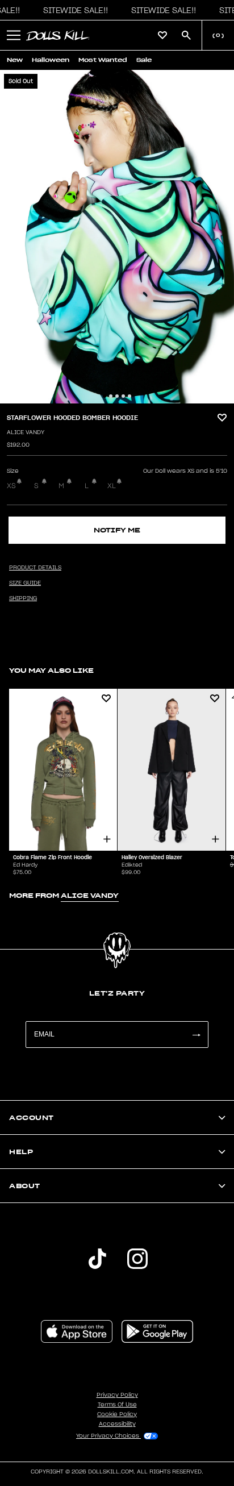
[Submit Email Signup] (196, 1034)
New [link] (15, 60)
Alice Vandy (25, 432)
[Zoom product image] (117, 236)
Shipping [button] (23, 598)
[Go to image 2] (110, 396)
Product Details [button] (35, 568)
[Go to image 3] (117, 396)
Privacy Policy (117, 1395)
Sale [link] (144, 60)
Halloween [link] (50, 60)
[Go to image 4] (123, 396)
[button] (72, 10)
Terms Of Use (117, 1405)
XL (111, 485)
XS (11, 485)
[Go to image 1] (104, 396)
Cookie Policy (117, 1414)
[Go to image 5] (129, 396)
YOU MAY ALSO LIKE (51, 670)
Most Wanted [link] (102, 60)
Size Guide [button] (25, 583)
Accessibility (117, 1424)
